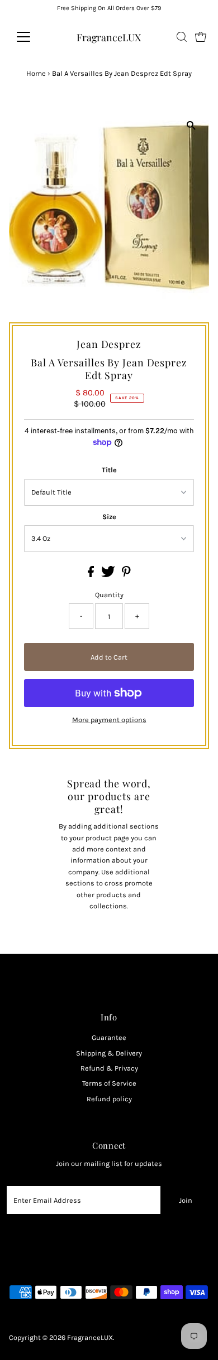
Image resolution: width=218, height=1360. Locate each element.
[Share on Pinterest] (126, 574)
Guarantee (109, 1037)
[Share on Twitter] (109, 574)
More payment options (109, 719)
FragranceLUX (109, 37)
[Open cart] (200, 36)
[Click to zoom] (190, 125)
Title (109, 470)
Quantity (109, 595)
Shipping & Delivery (109, 1053)
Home (36, 73)
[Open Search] (182, 37)
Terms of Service (109, 1083)
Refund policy (109, 1099)
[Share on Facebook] (92, 574)
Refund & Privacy (109, 1068)
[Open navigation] (32, 37)
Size (109, 516)
